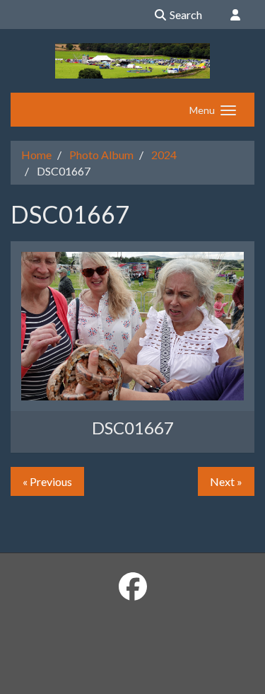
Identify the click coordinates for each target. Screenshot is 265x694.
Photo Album (101, 154)
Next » (226, 481)
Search (184, 14)
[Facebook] (133, 586)
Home (36, 154)
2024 (164, 154)
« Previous (47, 481)
